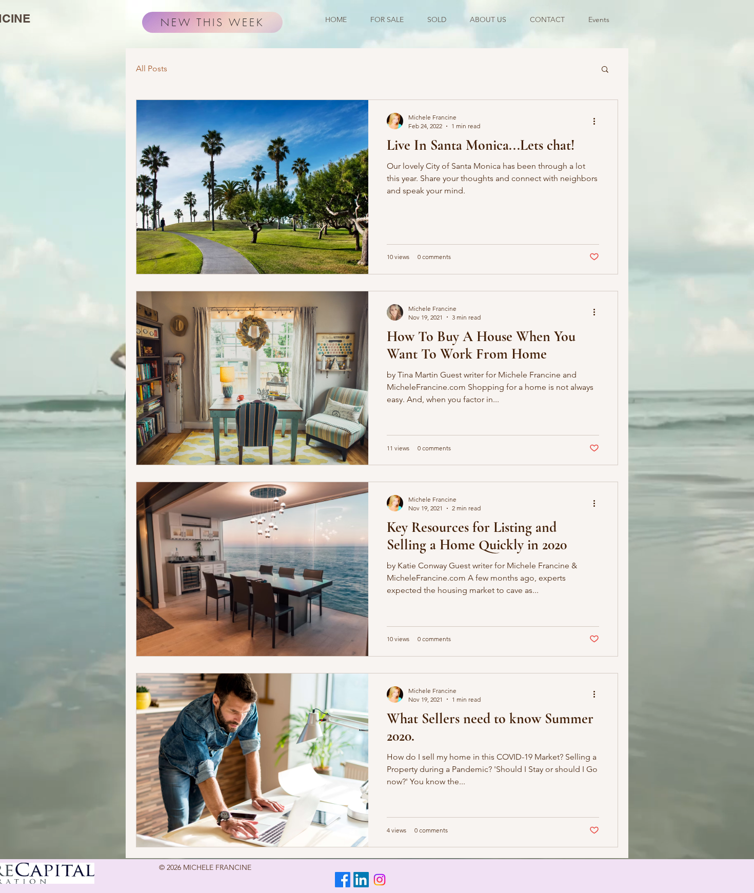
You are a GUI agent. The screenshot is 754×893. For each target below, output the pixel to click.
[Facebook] (342, 879)
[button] (605, 70)
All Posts (151, 68)
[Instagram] (379, 879)
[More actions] (597, 121)
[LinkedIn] (361, 879)
